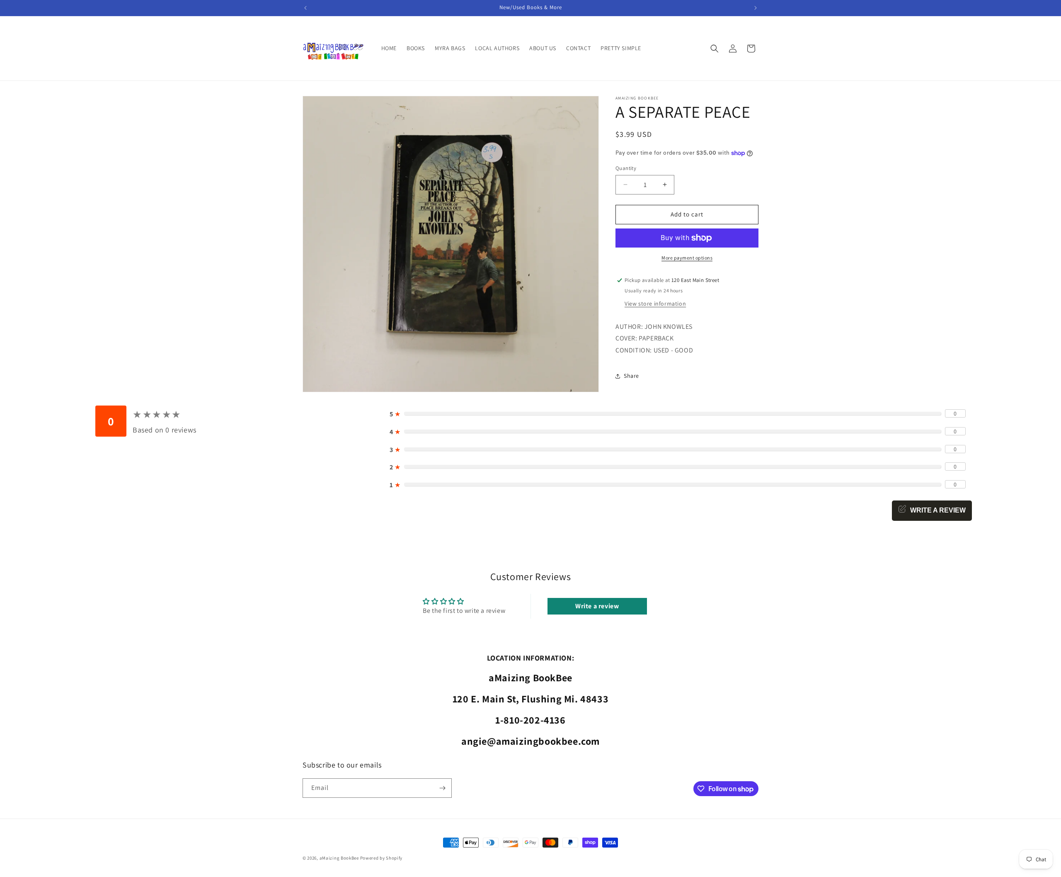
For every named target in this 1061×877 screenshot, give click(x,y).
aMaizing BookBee (339, 858)
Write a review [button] (597, 605)
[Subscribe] (442, 788)
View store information (655, 303)
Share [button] (631, 375)
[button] (714, 48)
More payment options (686, 258)
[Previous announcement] (305, 8)
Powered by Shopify (381, 858)
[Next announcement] (755, 8)
